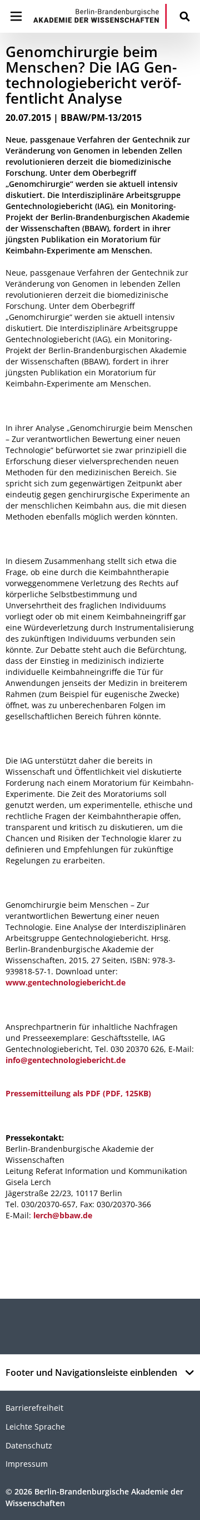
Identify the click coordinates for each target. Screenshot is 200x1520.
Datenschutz (29, 1445)
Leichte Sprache (35, 1426)
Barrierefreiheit (34, 1407)
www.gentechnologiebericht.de (66, 982)
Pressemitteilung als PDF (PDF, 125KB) (78, 1093)
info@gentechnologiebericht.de (66, 1060)
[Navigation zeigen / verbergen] (16, 16)
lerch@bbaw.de (62, 1215)
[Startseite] (100, 16)
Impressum (27, 1463)
